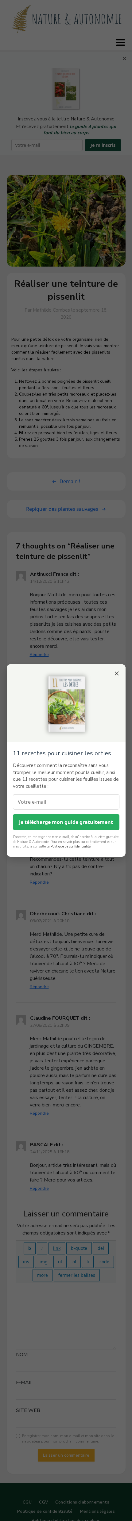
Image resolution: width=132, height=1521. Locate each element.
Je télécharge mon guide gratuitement (66, 822)
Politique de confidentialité (71, 846)
